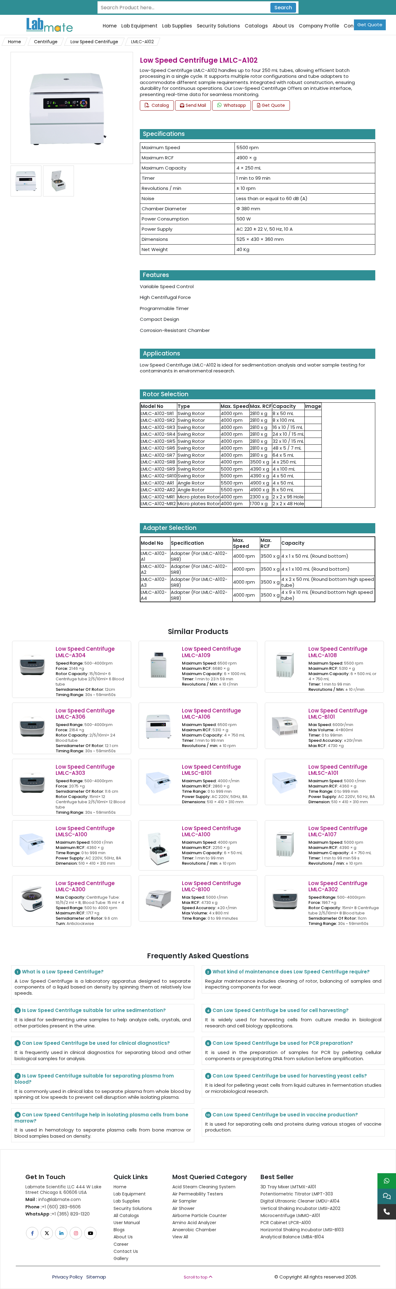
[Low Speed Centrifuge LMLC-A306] (32, 722)
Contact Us (126, 1251)
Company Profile (319, 26)
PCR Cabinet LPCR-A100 (285, 1222)
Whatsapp (234, 105)
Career (121, 1244)
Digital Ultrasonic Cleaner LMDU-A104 (300, 1201)
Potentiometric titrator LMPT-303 (296, 1194)
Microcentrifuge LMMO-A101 (290, 1215)
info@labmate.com (53, 1199)
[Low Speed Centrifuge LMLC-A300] (32, 895)
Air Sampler (184, 1201)
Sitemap (96, 1277)
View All (180, 1237)
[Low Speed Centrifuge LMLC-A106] (159, 722)
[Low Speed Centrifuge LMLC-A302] (285, 895)
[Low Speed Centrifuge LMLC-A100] (159, 845)
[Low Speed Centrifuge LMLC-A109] (159, 660)
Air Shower (183, 1208)
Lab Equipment (139, 26)
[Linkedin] (61, 1233)
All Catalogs (126, 1215)
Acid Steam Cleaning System (203, 1187)
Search (283, 7)
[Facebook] (32, 1233)
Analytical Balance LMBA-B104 (292, 1237)
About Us (283, 26)
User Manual (127, 1222)
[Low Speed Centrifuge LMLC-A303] (32, 778)
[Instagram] (76, 1233)
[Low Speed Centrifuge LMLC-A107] (285, 840)
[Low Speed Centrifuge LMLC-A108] (285, 660)
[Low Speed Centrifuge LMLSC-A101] (285, 778)
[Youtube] (91, 1233)
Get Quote (369, 24)
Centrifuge (46, 41)
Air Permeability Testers (197, 1194)
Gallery (121, 1258)
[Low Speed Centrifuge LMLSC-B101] (159, 778)
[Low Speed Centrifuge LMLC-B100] (159, 895)
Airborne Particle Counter (199, 1215)
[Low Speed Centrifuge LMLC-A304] (32, 660)
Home (110, 26)
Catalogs (256, 26)
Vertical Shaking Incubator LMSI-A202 (300, 1208)
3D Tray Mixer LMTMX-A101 (288, 1187)
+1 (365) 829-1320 (57, 1214)
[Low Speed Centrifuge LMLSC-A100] (32, 840)
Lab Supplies (177, 26)
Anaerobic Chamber (194, 1229)
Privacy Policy (67, 1277)
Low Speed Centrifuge (94, 41)
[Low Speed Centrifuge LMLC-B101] (285, 722)
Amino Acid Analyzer (194, 1222)
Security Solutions (218, 26)
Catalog (159, 105)
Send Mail (195, 105)
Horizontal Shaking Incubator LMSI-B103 (302, 1229)
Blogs (119, 1229)
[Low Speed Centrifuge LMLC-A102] (65, 107)
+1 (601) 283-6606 (53, 1207)
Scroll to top (196, 1277)
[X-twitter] (47, 1233)
